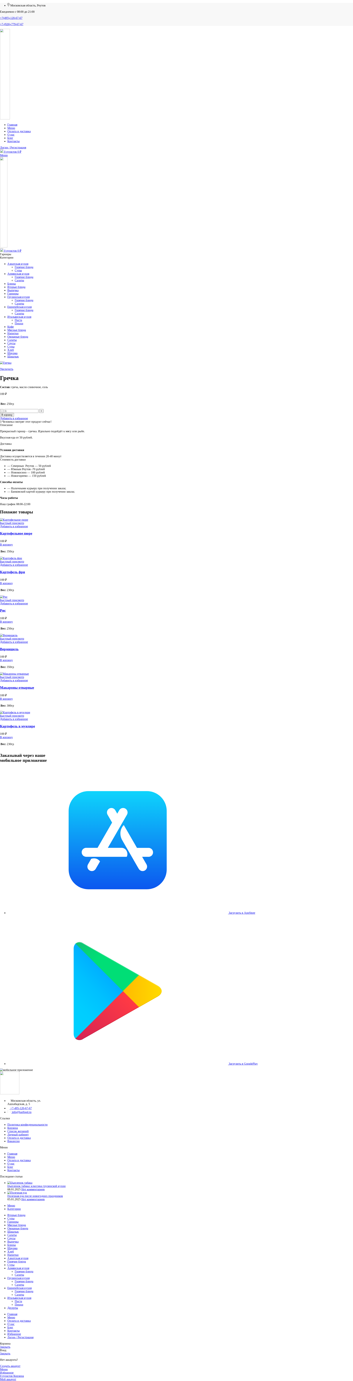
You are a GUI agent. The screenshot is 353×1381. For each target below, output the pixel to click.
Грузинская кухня (18, 296)
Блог (10, 1166)
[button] (6, 544)
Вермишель (9, 649)
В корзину (7, 414)
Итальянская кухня (19, 316)
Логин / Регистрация (20, 1337)
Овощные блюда (17, 336)
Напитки (13, 333)
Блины (11, 283)
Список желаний (18, 1131)
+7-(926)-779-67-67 (11, 24)
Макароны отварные (17, 687)
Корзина (12, 1127)
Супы (18, 270)
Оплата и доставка (19, 1137)
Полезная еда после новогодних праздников (35, 1196)
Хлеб (10, 349)
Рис (3, 610)
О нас (11, 1163)
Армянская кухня (18, 273)
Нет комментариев (33, 1189)
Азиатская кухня (17, 263)
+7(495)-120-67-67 (11, 18)
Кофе (10, 326)
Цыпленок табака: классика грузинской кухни (36, 1186)
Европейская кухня (19, 306)
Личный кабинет (18, 1134)
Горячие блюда (24, 267)
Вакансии (13, 1141)
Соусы (11, 343)
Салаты (19, 280)
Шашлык (13, 356)
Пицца (19, 323)
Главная (12, 1153)
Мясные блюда (16, 330)
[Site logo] (5, 118)
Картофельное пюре (16, 533)
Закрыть (5, 1346)
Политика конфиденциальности (27, 1124)
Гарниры (13, 293)
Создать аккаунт (10, 1366)
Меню (11, 1157)
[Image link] (9, 1093)
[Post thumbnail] (19, 1182)
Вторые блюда (16, 287)
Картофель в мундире (17, 726)
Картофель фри (12, 572)
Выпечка (13, 290)
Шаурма (12, 353)
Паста (18, 320)
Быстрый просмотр (12, 523)
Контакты (13, 1170)
